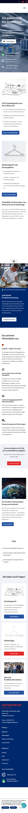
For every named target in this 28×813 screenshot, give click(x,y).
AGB (3, 756)
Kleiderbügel (5, 735)
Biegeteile (4, 731)
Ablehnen (13, 807)
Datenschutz (5, 759)
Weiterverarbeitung (7, 739)
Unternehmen (6, 742)
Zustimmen (5, 807)
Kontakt (4, 752)
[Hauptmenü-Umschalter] (24, 8)
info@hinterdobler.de (12, 722)
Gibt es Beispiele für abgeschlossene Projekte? (13, 561)
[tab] (14, 548)
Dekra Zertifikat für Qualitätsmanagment (15, 289)
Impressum (5, 763)
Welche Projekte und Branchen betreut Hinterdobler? (14, 554)
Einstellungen (8, 803)
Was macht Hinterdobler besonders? (13, 548)
